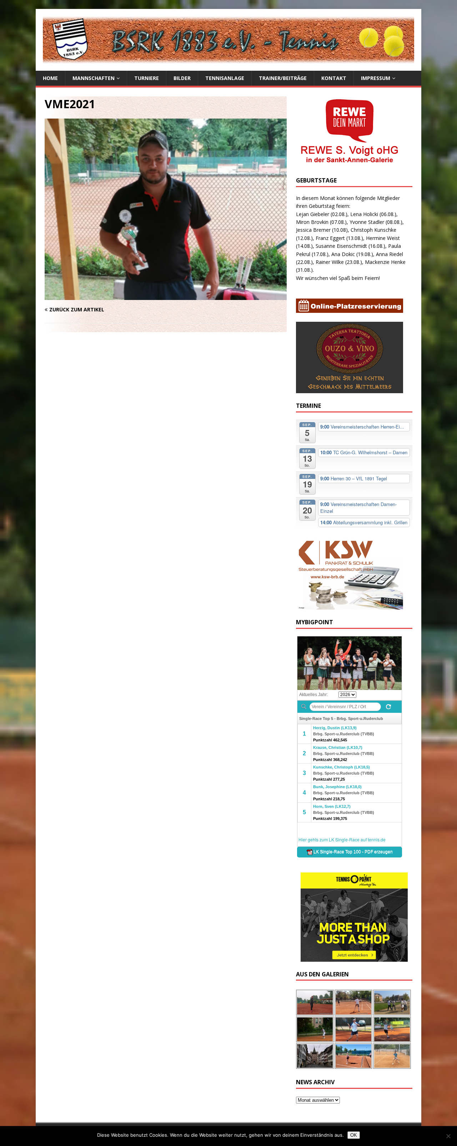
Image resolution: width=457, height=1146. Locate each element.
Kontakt (333, 78)
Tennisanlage (224, 78)
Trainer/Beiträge (283, 78)
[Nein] (448, 1136)
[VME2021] (166, 295)
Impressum (375, 78)
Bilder (182, 78)
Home (50, 78)
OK (353, 1135)
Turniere (146, 78)
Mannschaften (93, 78)
